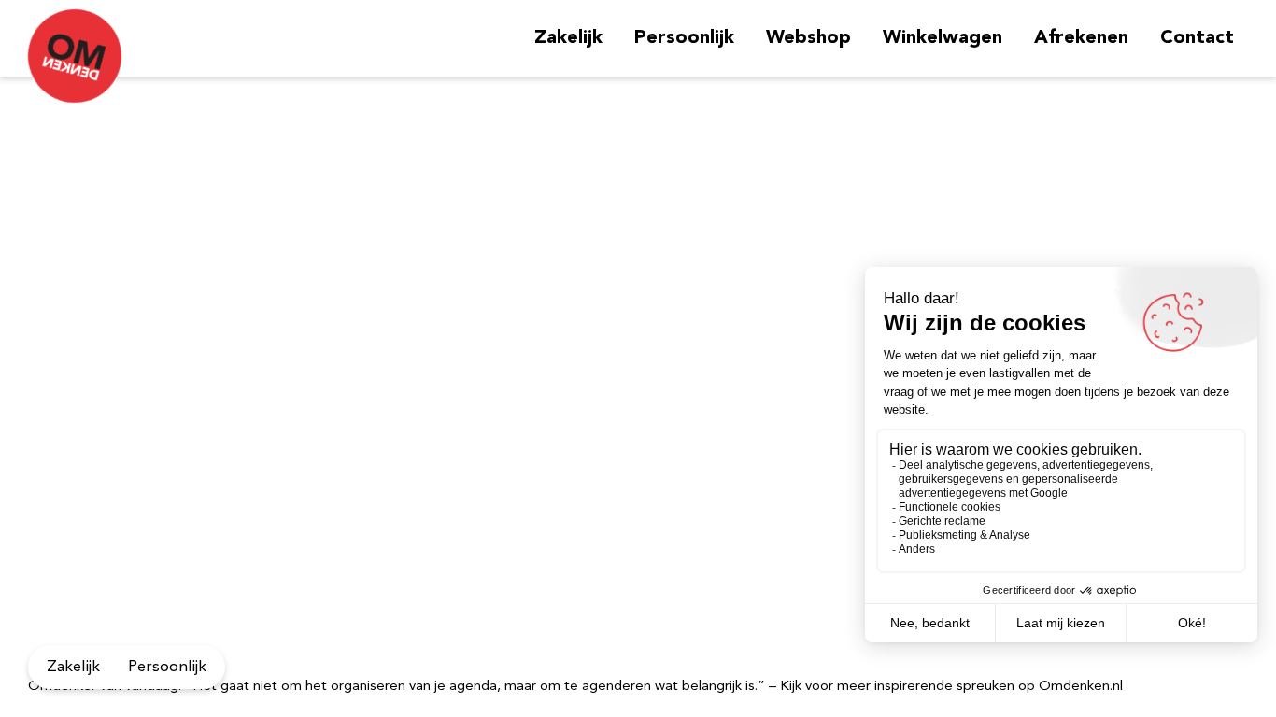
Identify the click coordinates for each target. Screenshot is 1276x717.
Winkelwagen (942, 38)
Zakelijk (568, 38)
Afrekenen (1081, 38)
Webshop (808, 38)
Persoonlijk (684, 38)
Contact (1197, 38)
